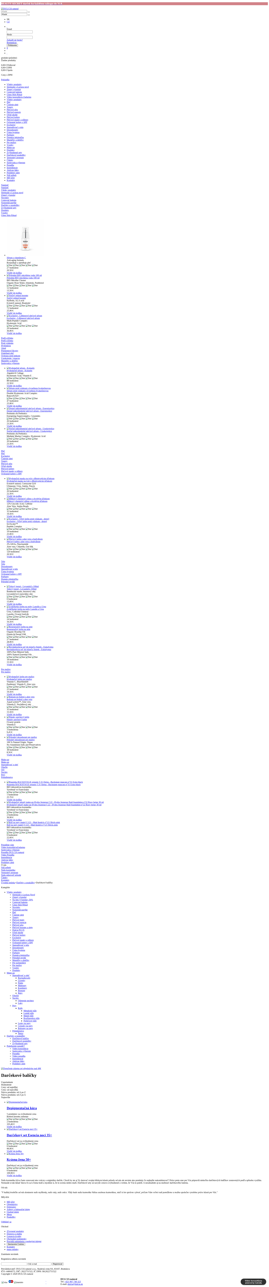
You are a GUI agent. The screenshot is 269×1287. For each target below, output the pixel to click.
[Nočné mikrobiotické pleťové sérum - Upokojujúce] (137, 428)
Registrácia (12, 42)
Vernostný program (15, 157)
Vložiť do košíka (14, 273)
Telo (3, 564)
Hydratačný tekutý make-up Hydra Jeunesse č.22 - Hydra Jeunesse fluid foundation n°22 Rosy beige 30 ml (54, 805)
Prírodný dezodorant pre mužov (21, 740)
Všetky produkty (14, 84)
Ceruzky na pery (25, 1026)
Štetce (20, 1033)
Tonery (10, 107)
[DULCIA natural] (9, 8)
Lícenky (21, 980)
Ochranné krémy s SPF (17, 122)
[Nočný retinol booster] (137, 295)
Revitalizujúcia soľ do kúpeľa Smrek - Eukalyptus (29, 649)
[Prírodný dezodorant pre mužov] (137, 737)
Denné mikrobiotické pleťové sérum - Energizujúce (29, 411)
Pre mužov (11, 142)
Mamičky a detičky (15, 140)
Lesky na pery (24, 1023)
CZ (8, 22)
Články (10, 160)
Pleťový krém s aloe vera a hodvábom (23, 541)
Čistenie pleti (12, 104)
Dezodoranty (12, 130)
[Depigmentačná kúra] (137, 1102)
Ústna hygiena (13, 132)
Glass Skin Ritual (14, 94)
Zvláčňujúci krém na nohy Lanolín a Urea (25, 609)
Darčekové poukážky (16, 155)
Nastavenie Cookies (16, 1244)
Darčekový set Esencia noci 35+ (29, 1135)
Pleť (9, 102)
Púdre (20, 983)
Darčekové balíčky (20, 1038)
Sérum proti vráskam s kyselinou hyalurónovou (27, 391)
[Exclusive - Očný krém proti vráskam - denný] (137, 519)
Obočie (15, 995)
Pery (14, 1005)
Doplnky (11, 150)
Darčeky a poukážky (25, 882)
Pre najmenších (19, 963)
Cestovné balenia (14, 92)
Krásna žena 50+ (19, 1159)
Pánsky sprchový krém (17, 719)
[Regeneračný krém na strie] (137, 627)
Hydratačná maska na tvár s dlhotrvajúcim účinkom (29, 481)
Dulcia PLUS (18, 930)
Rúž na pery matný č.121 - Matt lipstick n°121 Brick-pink (32, 825)
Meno (9, 1214)
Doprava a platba (14, 1234)
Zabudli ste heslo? (15, 40)
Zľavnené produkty (15, 1231)
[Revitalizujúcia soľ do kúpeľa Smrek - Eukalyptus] (137, 647)
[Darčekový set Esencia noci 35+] (137, 1129)
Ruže (20, 1008)
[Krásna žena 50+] (137, 1153)
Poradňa (10, 165)
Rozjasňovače (24, 978)
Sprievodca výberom (16, 162)
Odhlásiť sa (6, 1222)
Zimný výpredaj (14, 89)
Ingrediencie (12, 167)
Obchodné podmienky (16, 1239)
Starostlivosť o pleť (20, 975)
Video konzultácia (20, 1048)
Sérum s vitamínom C (16, 257)
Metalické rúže (30, 1011)
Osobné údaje (13, 1212)
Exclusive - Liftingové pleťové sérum (23, 318)
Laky (20, 1003)
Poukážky (11, 1217)
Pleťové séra (12, 109)
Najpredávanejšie (20, 910)
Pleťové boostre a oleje (22, 927)
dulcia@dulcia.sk (75, 1284)
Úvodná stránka (8, 882)
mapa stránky (12, 1249)
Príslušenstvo (18, 1031)
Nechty (15, 998)
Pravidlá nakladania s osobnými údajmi (24, 1241)
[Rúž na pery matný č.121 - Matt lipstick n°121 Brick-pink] (137, 822)
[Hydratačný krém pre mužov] (137, 676)
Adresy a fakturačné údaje (18, 1209)
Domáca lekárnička (15, 137)
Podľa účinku (7, 340)
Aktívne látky (13, 170)
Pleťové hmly (18, 920)
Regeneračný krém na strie (18, 629)
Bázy (20, 993)
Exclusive (11, 125)
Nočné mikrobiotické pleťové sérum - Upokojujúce (29, 431)
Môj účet (11, 178)
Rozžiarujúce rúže (32, 1018)
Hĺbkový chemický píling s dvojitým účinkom (27, 501)
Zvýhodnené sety (14, 152)
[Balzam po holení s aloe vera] (137, 697)
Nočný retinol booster (16, 298)
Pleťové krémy (13, 117)
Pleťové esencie (14, 112)
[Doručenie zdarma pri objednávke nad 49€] (21, 1068)
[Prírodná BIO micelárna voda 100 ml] (137, 275)
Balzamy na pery (25, 1028)
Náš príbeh (11, 175)
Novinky (16, 907)
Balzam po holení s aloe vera (19, 699)
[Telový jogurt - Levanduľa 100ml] (137, 586)
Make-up (11, 147)
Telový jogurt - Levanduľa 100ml (21, 589)
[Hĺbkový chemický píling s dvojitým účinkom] (137, 498)
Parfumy (10, 135)
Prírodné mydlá (19, 958)
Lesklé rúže (29, 1013)
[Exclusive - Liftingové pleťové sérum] (137, 315)
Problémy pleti (13, 173)
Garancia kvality (14, 1236)
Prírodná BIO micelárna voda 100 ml (23, 278)
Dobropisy (11, 1207)
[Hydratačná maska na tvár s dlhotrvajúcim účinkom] (137, 478)
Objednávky (12, 1204)
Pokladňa (5, 79)
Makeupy (22, 985)
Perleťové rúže (30, 1021)
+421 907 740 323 (72, 1281)
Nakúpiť (5, 187)
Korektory (22, 988)
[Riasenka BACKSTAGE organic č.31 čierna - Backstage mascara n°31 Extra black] (137, 782)
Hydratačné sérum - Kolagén (19, 370)
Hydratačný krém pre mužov (19, 679)
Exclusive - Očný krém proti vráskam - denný (27, 521)
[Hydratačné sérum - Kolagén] (137, 368)
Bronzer (21, 990)
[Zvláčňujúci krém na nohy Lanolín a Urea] (137, 606)
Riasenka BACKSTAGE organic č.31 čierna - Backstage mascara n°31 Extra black (44, 784)
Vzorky (10, 145)
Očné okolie (12, 115)
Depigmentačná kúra (22, 1108)
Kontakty (11, 180)
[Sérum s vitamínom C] (137, 237)
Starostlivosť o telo (15, 127)
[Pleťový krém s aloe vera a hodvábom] (137, 539)
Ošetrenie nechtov (26, 1000)
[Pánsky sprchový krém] (137, 717)
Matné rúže (28, 1016)
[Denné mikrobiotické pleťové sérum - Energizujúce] (137, 408)
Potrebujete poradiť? (16, 1046)
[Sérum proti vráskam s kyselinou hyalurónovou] (137, 388)
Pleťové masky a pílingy (17, 120)
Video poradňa (18, 1056)
